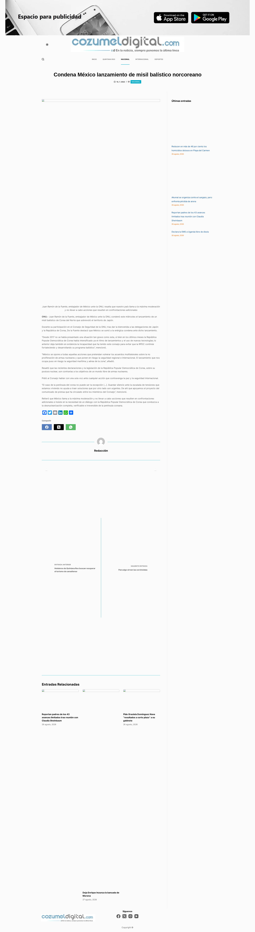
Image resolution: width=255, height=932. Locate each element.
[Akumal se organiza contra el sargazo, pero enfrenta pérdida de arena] (191, 175)
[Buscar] (43, 59)
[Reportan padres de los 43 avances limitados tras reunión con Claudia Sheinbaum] (60, 699)
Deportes (159, 59)
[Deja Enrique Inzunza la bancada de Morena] (101, 788)
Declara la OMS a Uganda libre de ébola (190, 232)
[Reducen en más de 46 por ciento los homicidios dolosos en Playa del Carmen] (191, 125)
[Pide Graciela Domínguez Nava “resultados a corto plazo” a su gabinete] (141, 699)
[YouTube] (136, 916)
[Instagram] (130, 916)
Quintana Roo (109, 59)
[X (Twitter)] (59, 427)
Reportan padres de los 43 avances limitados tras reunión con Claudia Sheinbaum (60, 717)
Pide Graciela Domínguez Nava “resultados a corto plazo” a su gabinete (139, 717)
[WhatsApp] (71, 427)
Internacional (142, 59)
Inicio (94, 59)
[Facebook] (47, 427)
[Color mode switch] (47, 44)
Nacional (125, 59)
